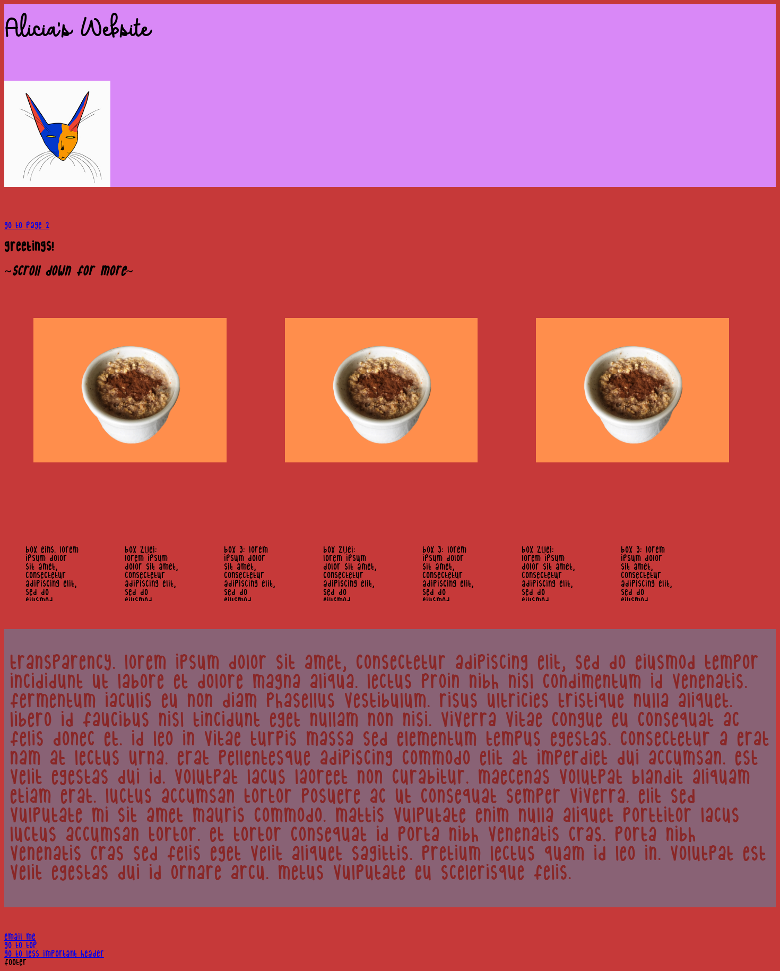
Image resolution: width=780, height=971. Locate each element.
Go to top (20, 945)
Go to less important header (54, 954)
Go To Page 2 (26, 225)
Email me (20, 937)
